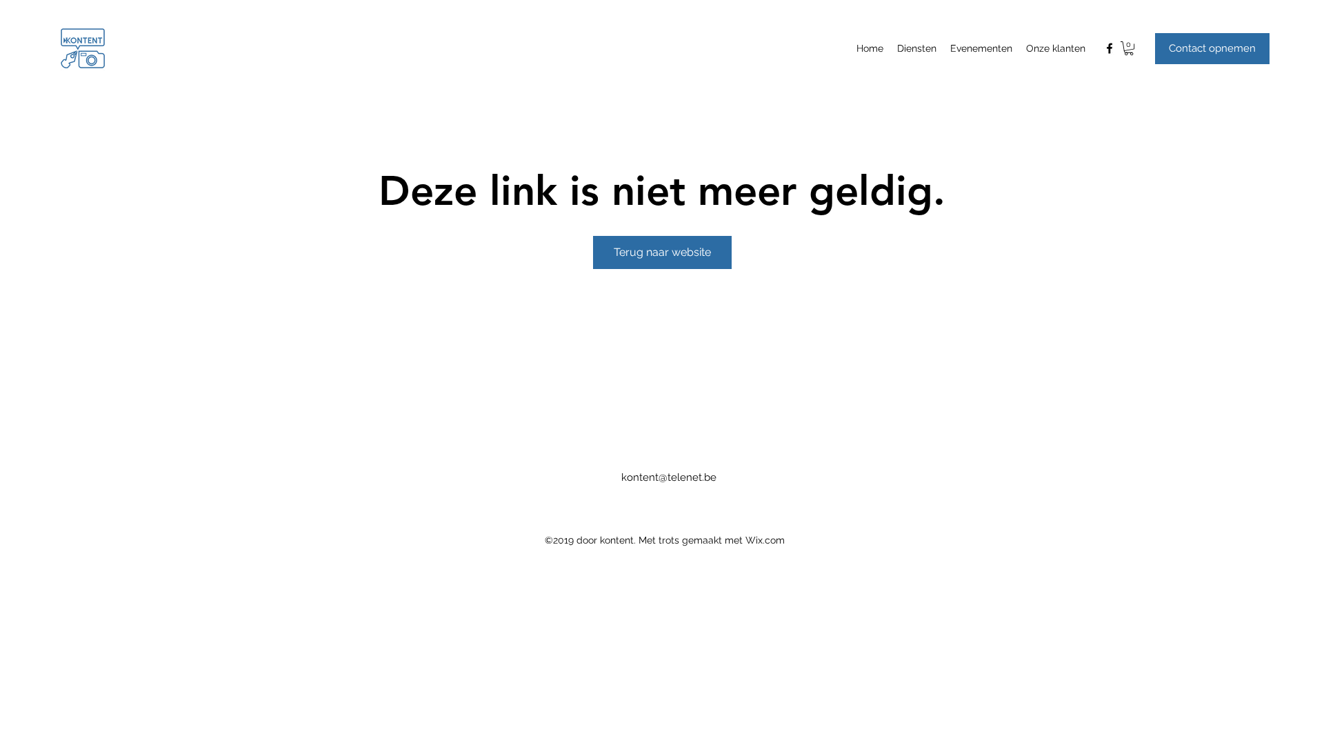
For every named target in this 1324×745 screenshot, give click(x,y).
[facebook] (1109, 48)
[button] (1129, 48)
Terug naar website (662, 252)
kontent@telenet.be (668, 477)
